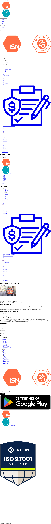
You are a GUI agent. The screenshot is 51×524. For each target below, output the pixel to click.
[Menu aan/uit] (0, 30)
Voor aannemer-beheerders (6, 340)
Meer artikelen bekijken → (3, 334)
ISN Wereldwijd (5, 356)
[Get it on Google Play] (25, 409)
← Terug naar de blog (2, 281)
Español (3, 20)
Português (3, 23)
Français (3, 21)
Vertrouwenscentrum (5, 363)
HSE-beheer (4, 343)
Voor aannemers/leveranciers (6, 338)
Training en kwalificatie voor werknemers (8, 346)
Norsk (2, 22)
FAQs (4, 354)
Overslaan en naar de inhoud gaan (4, 0)
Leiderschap (4, 357)
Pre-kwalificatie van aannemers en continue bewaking (9, 342)
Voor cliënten (4, 341)
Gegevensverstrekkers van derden (7, 347)
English (3, 19)
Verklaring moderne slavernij (6, 361)
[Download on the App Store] (2, 394)
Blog (3, 352)
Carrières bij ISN (5, 358)
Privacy (4, 360)
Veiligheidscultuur (5, 344)
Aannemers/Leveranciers (6, 350)
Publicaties (4, 353)
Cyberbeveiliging (5, 345)
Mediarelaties (4, 362)
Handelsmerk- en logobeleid (6, 359)
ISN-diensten (4, 348)
